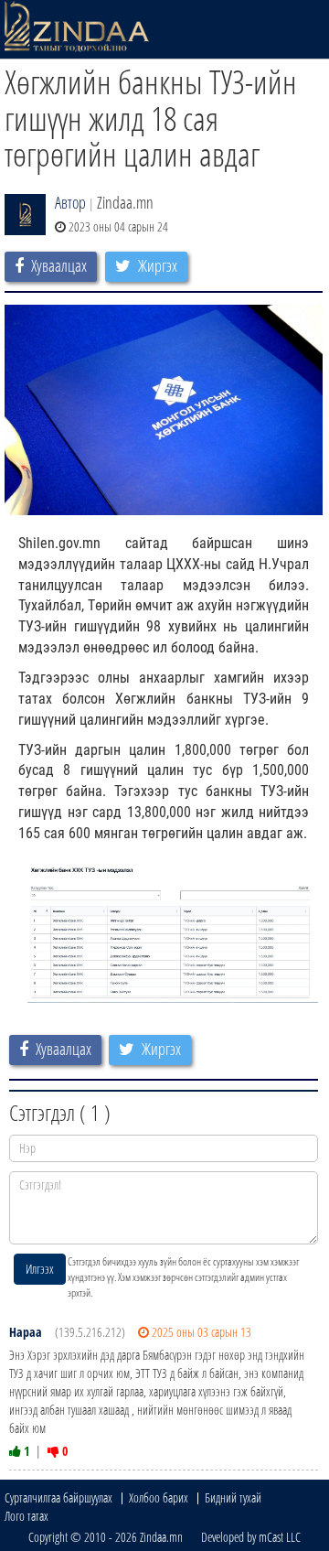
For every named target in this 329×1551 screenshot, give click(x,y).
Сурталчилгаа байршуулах (58, 1497)
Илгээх (40, 1268)
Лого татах (26, 1515)
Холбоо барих (158, 1497)
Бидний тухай (233, 1497)
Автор (70, 202)
